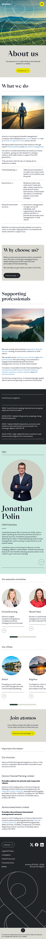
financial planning (14, 146)
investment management (34, 146)
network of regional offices (13, 140)
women (5, 370)
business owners (16, 372)
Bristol (37, 138)
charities (27, 372)
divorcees (18, 370)
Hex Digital (40, 866)
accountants (30, 357)
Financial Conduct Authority (13, 791)
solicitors (20, 357)
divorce (11, 370)
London (28, 138)
